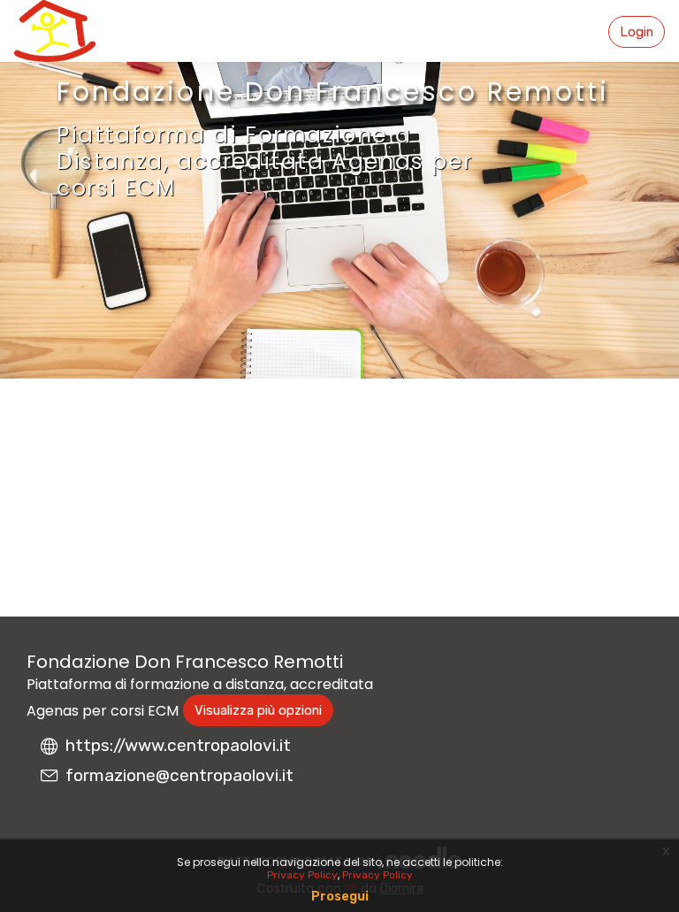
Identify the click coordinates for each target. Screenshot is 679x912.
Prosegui (340, 896)
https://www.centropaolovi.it (178, 745)
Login (636, 32)
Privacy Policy (302, 875)
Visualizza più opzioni (258, 710)
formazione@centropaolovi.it (179, 775)
